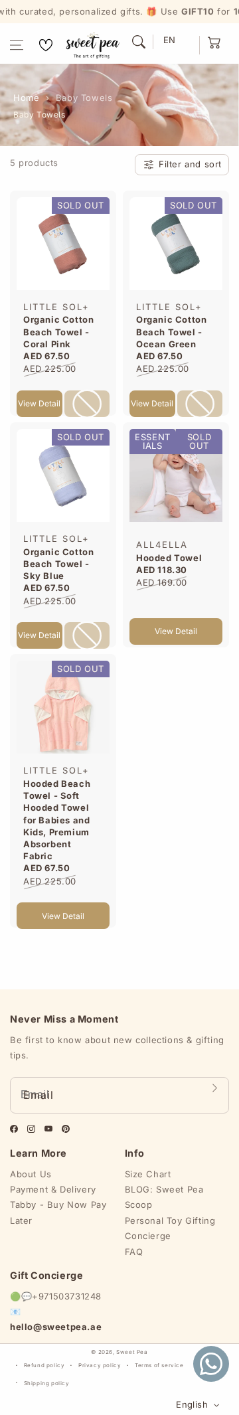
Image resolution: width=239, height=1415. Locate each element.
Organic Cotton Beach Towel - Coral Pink (58, 331)
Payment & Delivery (53, 1189)
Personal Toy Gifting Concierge (170, 1228)
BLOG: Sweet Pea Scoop (164, 1197)
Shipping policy (47, 1383)
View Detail (39, 403)
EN (169, 40)
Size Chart (148, 1174)
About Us (31, 1174)
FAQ (134, 1251)
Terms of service (159, 1365)
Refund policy (44, 1365)
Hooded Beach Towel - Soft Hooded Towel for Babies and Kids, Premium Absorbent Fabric (56, 819)
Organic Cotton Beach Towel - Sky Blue (58, 563)
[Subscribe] (214, 1088)
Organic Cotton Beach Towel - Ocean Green (171, 331)
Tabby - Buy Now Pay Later (58, 1212)
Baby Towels (84, 97)
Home (26, 97)
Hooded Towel (169, 557)
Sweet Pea (131, 1352)
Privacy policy (99, 1365)
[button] (16, 45)
